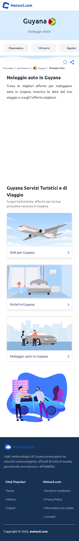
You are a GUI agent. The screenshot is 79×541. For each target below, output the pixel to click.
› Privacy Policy (52, 499)
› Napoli (10, 508)
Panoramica (16, 48)
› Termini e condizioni (57, 490)
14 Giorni (43, 48)
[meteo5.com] (17, 5)
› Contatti (49, 516)
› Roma (9, 490)
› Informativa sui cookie (58, 508)
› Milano (10, 499)
